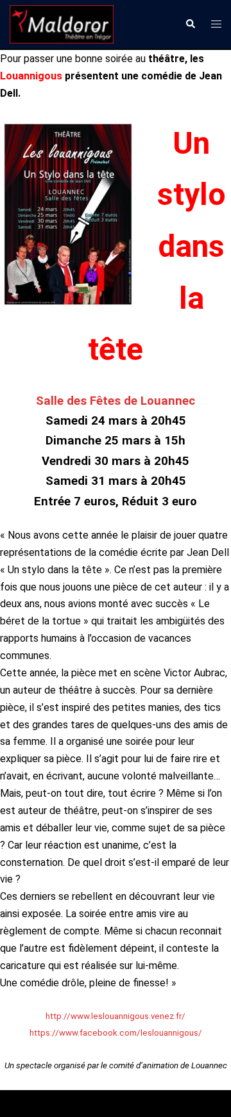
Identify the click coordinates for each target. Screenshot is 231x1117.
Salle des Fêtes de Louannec (115, 401)
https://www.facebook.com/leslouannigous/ (116, 1033)
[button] (190, 24)
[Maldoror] (62, 23)
